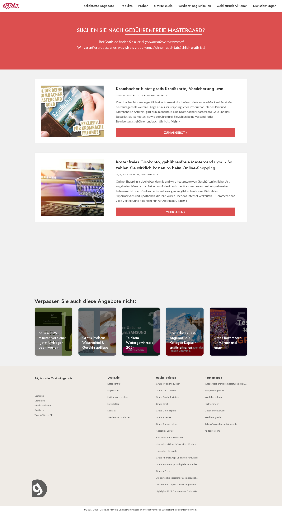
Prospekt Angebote (214, 390)
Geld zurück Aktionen (232, 6)
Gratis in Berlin (163, 471)
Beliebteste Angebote (98, 6)
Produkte (126, 6)
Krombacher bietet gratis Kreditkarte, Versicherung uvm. (170, 88)
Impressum (113, 390)
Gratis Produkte (149, 174)
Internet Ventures (152, 509)
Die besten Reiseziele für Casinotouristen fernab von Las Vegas (188, 477)
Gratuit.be (40, 400)
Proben (143, 6)
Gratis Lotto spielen (166, 390)
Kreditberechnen (214, 397)
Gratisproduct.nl (43, 405)
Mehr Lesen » (175, 211)
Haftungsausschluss (117, 397)
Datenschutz (113, 383)
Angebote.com (212, 430)
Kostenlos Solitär (164, 430)
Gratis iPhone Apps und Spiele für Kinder (176, 464)
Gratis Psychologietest (167, 397)
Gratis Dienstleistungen (154, 95)
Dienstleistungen (264, 6)
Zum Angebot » (175, 132)
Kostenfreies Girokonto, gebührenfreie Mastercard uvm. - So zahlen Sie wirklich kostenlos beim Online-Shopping (174, 165)
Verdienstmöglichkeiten (194, 6)
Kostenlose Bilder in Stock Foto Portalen (176, 444)
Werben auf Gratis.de (118, 417)
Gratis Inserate (163, 417)
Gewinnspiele (163, 6)
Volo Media (192, 509)
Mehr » (175, 121)
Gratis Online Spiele (166, 410)
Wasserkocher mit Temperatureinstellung (226, 383)
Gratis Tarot (162, 403)
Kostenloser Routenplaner (169, 437)
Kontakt (111, 410)
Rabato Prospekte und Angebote (221, 424)
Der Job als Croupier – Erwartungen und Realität (180, 484)
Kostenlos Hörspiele (166, 450)
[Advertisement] (141, 263)
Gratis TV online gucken (168, 383)
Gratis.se (39, 410)
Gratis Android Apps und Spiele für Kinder (177, 457)
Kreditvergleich (213, 417)
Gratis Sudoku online (166, 424)
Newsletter (113, 403)
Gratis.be (39, 395)
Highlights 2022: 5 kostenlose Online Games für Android (185, 491)
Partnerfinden (212, 403)
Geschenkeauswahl (215, 410)
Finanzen (134, 95)
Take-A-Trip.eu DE (44, 415)
